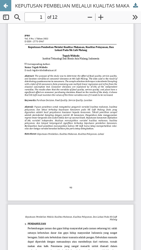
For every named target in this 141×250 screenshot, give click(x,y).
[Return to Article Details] (5, 5)
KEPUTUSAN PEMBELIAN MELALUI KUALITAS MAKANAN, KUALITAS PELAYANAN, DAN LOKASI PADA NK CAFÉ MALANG (78, 5)
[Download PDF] (135, 5)
